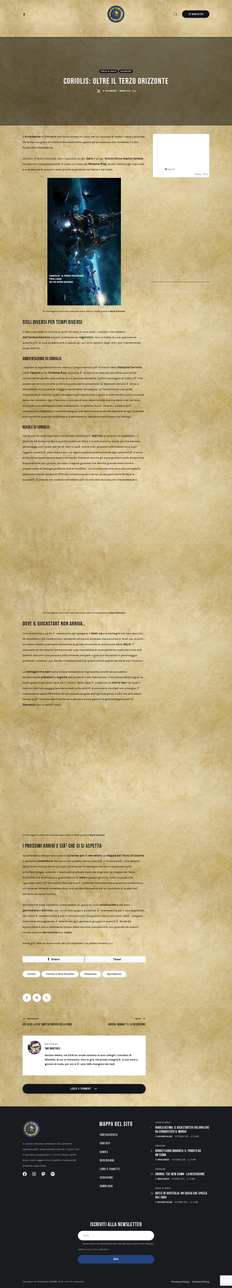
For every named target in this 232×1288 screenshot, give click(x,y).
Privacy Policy (91, 1249)
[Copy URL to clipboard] (46, 997)
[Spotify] (41, 14)
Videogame (160, 1146)
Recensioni (126, 71)
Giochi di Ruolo (108, 71)
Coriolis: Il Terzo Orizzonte (60, 974)
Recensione (90, 974)
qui (110, 943)
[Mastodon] (36, 14)
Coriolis (31, 974)
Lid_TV (171, 169)
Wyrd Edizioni (114, 974)
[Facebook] (24, 14)
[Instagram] (30, 14)
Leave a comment (81, 1088)
